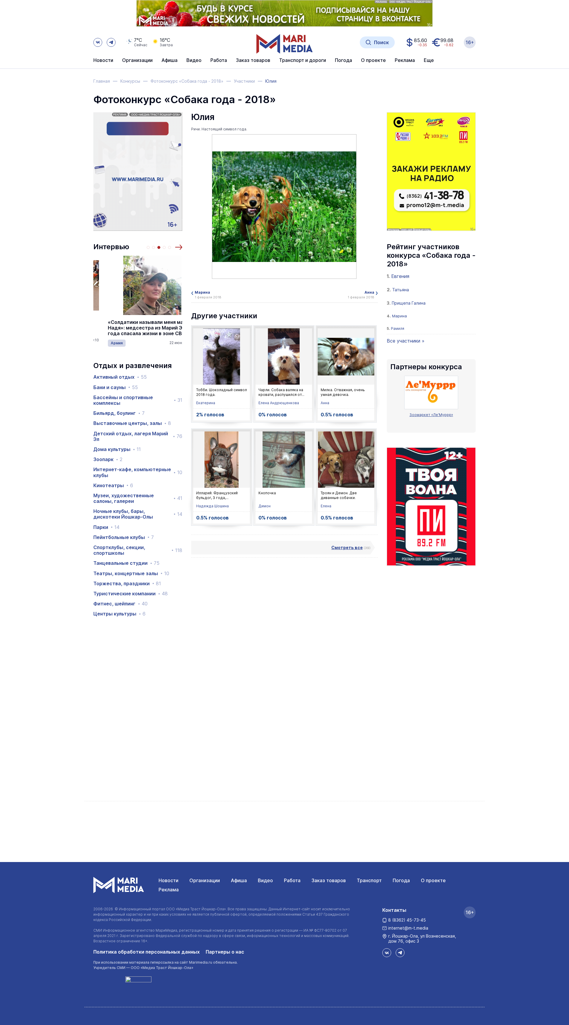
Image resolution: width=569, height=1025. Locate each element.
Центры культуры (119, 614)
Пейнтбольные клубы (123, 537)
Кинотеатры (113, 485)
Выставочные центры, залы (132, 423)
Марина (399, 316)
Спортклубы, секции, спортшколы (137, 550)
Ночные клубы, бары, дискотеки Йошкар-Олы (137, 514)
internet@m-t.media (408, 927)
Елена (326, 506)
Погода (401, 880)
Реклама (169, 890)
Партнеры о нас (225, 952)
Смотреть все (347, 547)
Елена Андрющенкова (278, 403)
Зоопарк (107, 459)
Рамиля (397, 328)
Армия (102, 343)
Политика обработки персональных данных (146, 952)
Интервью (111, 246)
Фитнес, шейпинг (120, 604)
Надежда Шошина (212, 506)
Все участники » (405, 341)
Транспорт (369, 880)
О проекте (433, 880)
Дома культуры (117, 449)
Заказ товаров (328, 880)
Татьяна (400, 289)
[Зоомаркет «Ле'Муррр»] (431, 392)
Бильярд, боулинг (119, 413)
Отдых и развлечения (132, 365)
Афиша (239, 880)
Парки (106, 527)
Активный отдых (120, 377)
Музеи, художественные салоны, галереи (137, 498)
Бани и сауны (115, 387)
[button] (178, 247)
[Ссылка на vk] (97, 42)
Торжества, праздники (127, 583)
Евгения (400, 276)
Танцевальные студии (126, 563)
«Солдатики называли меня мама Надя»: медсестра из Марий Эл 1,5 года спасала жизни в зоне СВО (135, 327)
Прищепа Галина (409, 303)
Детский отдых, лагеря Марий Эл (137, 436)
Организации (204, 880)
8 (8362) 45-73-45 (407, 919)
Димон (264, 506)
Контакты (394, 910)
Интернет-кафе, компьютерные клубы (137, 472)
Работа (218, 60)
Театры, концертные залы (131, 573)
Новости (103, 60)
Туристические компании (130, 594)
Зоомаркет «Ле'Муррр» (431, 414)
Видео (194, 60)
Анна (325, 403)
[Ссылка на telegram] (111, 42)
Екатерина (205, 403)
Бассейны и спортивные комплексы (137, 400)
